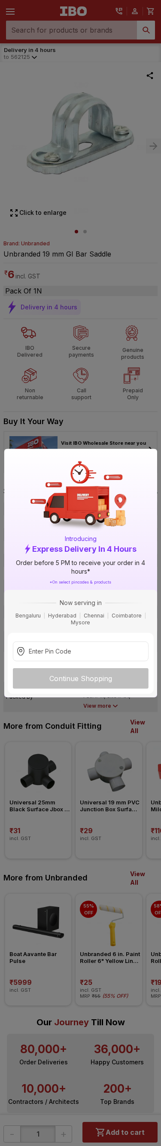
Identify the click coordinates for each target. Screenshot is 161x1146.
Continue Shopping (80, 678)
